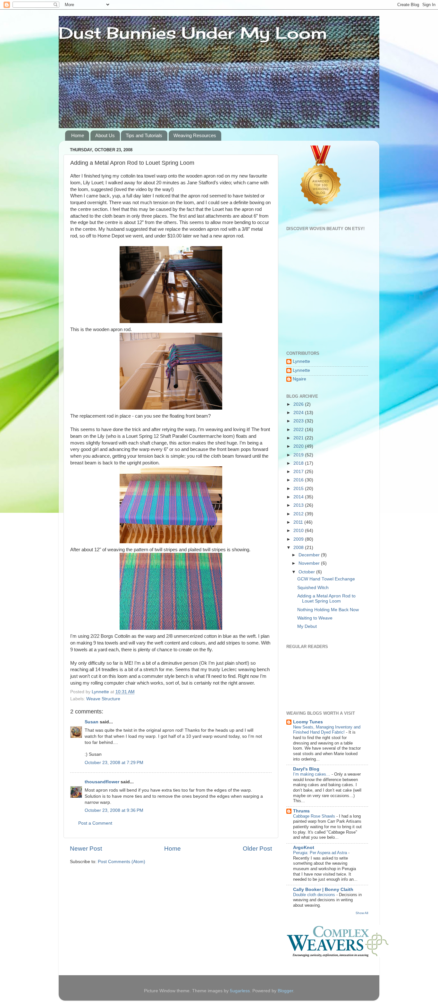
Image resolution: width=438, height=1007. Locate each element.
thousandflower (102, 781)
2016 (299, 480)
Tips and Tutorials (144, 135)
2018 (299, 463)
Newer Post (86, 848)
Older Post (257, 848)
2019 (299, 455)
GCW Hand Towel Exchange (326, 579)
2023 (299, 421)
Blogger (285, 990)
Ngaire (299, 379)
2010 (299, 530)
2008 (299, 547)
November (310, 563)
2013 (299, 505)
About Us (105, 135)
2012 (299, 514)
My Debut (307, 626)
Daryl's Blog (306, 769)
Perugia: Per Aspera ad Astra (320, 852)
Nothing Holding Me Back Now (328, 609)
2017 (299, 471)
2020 (299, 446)
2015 (299, 488)
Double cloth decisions (314, 894)
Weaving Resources (194, 135)
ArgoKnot (303, 847)
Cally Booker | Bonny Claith (323, 889)
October (307, 572)
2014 (299, 497)
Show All (362, 913)
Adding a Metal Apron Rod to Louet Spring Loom (326, 598)
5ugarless (240, 990)
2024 (299, 412)
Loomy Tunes (308, 722)
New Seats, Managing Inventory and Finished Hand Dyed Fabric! (326, 730)
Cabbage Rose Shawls (314, 816)
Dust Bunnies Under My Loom (193, 33)
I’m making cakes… (312, 774)
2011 (298, 522)
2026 (299, 404)
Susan (92, 722)
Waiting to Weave (315, 618)
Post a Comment (95, 823)
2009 (299, 539)
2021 (299, 438)
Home (77, 135)
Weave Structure (103, 698)
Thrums (301, 811)
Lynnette (301, 361)
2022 (299, 429)
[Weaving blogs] (321, 213)
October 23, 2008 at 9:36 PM (114, 810)
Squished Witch (313, 587)
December (310, 555)
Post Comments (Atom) (121, 861)
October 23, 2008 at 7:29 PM (114, 762)
